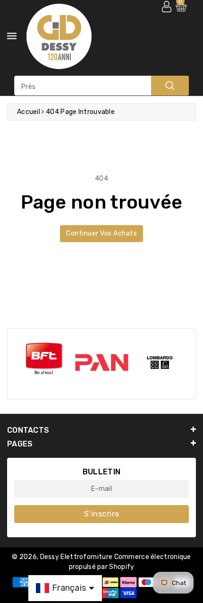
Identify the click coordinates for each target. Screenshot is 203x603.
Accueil (28, 112)
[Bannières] (43, 359)
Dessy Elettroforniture (76, 557)
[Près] (170, 86)
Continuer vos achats (101, 233)
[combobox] (101, 86)
